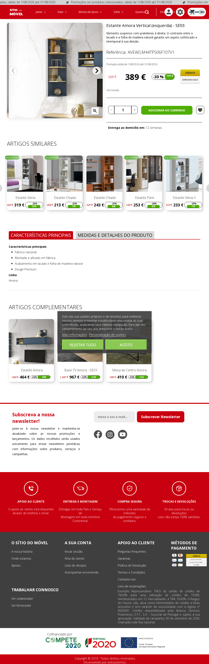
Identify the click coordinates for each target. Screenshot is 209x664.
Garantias (124, 558)
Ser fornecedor (21, 605)
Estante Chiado (64, 197)
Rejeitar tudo (83, 344)
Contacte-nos (127, 579)
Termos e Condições (131, 572)
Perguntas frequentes (132, 551)
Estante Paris (144, 197)
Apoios (16, 565)
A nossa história (21, 551)
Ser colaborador (22, 598)
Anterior (13, 71)
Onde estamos (21, 558)
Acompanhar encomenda (81, 572)
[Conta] (169, 12)
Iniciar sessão (73, 551)
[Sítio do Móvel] (16, 12)
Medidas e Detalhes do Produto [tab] (115, 235)
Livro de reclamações (132, 586)
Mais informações (74, 334)
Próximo (96, 71)
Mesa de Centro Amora (129, 370)
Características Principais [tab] (41, 235)
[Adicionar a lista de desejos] (200, 110)
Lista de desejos (75, 565)
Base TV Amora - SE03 (80, 370)
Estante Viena (25, 197)
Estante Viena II (184, 197)
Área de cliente (74, 558)
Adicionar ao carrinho (166, 110)
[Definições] (180, 12)
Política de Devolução (132, 565)
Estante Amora (31, 370)
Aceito (126, 344)
